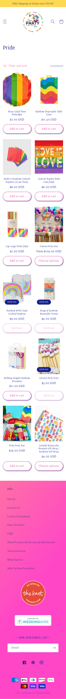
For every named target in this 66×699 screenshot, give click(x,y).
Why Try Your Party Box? (21, 568)
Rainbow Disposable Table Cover (49, 113)
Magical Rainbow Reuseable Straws (49, 312)
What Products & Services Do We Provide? (31, 542)
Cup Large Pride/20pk (17, 246)
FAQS (10, 533)
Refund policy (15, 559)
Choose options (49, 260)
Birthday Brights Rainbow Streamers (17, 379)
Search (11, 499)
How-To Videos (15, 525)
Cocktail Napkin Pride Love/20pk (49, 180)
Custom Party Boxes (18, 516)
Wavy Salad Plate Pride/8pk (17, 113)
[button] (5, 21)
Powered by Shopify (43, 693)
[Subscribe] (54, 647)
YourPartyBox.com (28, 693)
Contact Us (13, 507)
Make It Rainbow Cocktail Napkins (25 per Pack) (17, 180)
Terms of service (16, 551)
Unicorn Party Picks (49, 377)
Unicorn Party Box (49, 246)
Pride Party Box (17, 445)
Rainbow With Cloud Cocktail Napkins (17, 312)
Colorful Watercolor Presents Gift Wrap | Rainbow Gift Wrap (49, 448)
